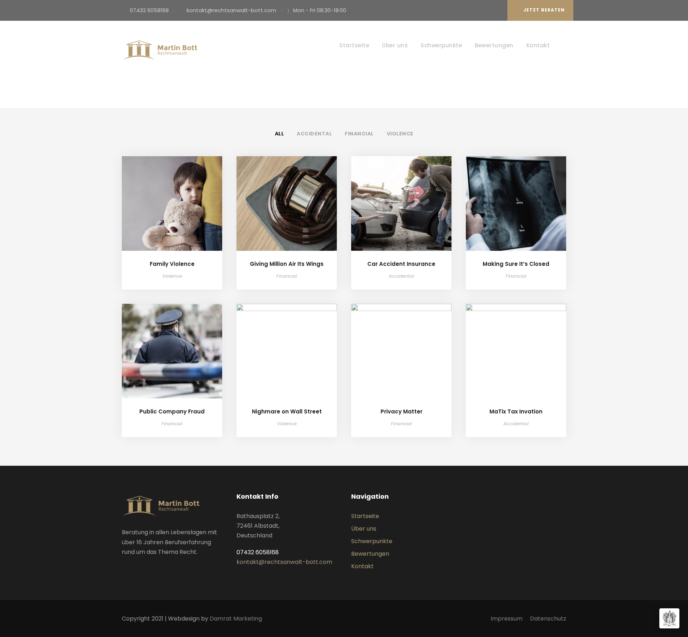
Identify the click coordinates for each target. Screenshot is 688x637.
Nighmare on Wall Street (287, 411)
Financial (359, 133)
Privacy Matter (401, 411)
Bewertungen (494, 45)
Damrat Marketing (236, 618)
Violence (400, 133)
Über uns (395, 45)
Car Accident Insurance (401, 264)
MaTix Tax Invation (516, 411)
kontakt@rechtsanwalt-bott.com (231, 10)
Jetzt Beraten (544, 10)
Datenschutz (548, 618)
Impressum (506, 618)
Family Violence (172, 264)
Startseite (354, 45)
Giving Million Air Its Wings (287, 264)
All (279, 133)
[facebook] (495, 10)
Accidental (314, 133)
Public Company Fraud (172, 411)
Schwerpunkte (441, 45)
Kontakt (538, 45)
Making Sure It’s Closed (516, 264)
